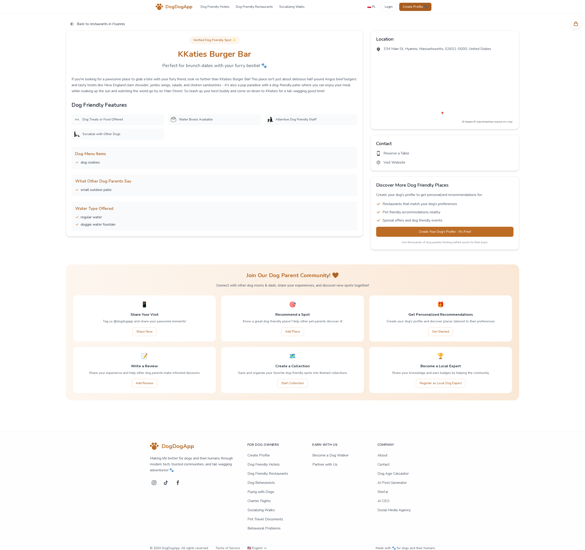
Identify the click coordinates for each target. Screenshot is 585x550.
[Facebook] (178, 483)
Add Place (292, 331)
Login (389, 7)
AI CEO (383, 500)
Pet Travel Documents (265, 519)
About (383, 455)
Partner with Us (325, 464)
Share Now (144, 331)
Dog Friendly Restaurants (254, 7)
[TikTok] (166, 483)
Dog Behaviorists (261, 482)
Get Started (440, 331)
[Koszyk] (575, 23)
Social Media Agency (394, 510)
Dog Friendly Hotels (215, 7)
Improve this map (503, 121)
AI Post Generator (392, 482)
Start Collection (292, 383)
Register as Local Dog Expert (441, 383)
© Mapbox (467, 121)
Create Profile (258, 455)
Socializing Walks (292, 7)
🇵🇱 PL (371, 7)
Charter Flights (259, 500)
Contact (384, 464)
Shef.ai (383, 491)
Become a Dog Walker (330, 455)
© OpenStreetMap (483, 121)
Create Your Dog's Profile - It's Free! (445, 231)
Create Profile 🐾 (415, 7)
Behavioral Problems (264, 528)
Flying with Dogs (260, 491)
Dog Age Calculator (393, 473)
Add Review (144, 383)
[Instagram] (154, 483)
